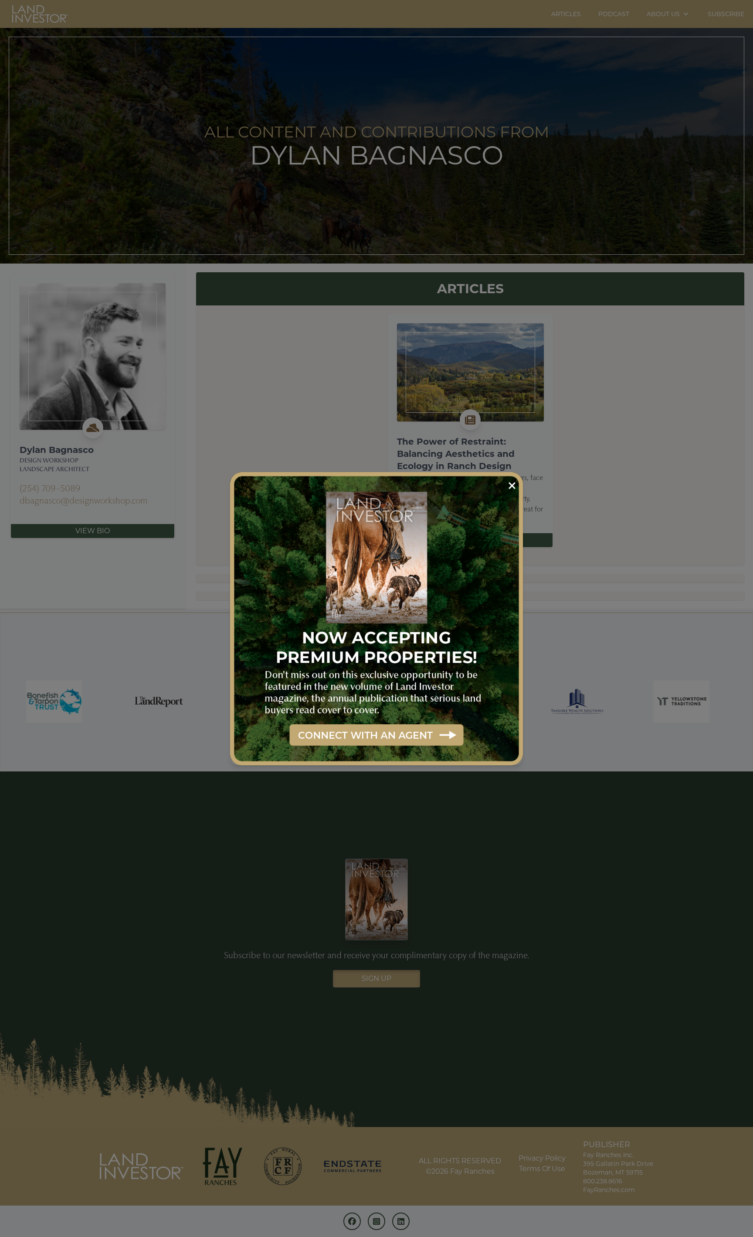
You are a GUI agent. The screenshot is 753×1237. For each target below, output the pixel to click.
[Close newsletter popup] (512, 486)
